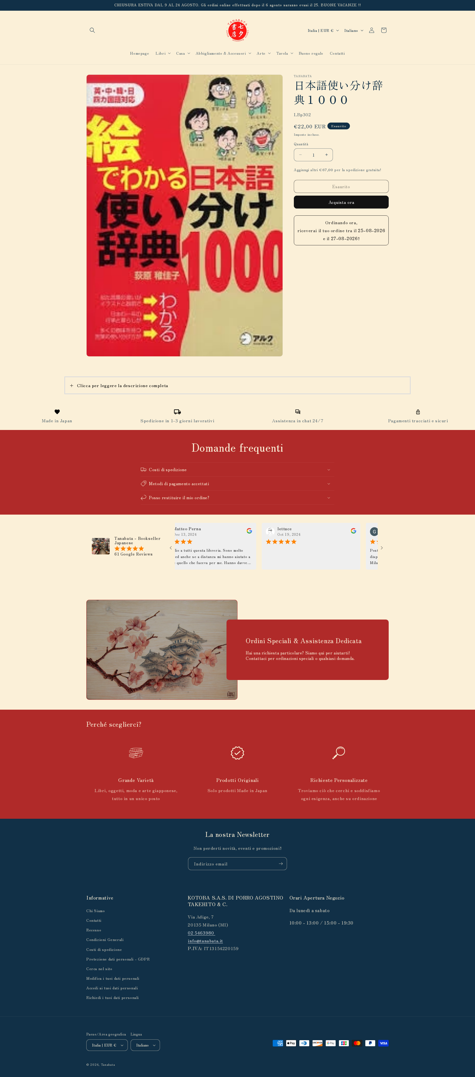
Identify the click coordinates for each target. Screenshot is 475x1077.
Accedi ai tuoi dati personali (112, 987)
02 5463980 (201, 932)
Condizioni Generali (104, 939)
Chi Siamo (95, 910)
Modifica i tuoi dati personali (112, 978)
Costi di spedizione (104, 949)
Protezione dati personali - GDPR (118, 959)
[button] (92, 30)
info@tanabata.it (205, 940)
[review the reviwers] (222, 532)
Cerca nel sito (99, 968)
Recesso (93, 929)
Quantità (301, 143)
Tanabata (108, 1064)
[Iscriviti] (281, 863)
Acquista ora (341, 202)
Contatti (93, 920)
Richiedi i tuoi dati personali (112, 997)
